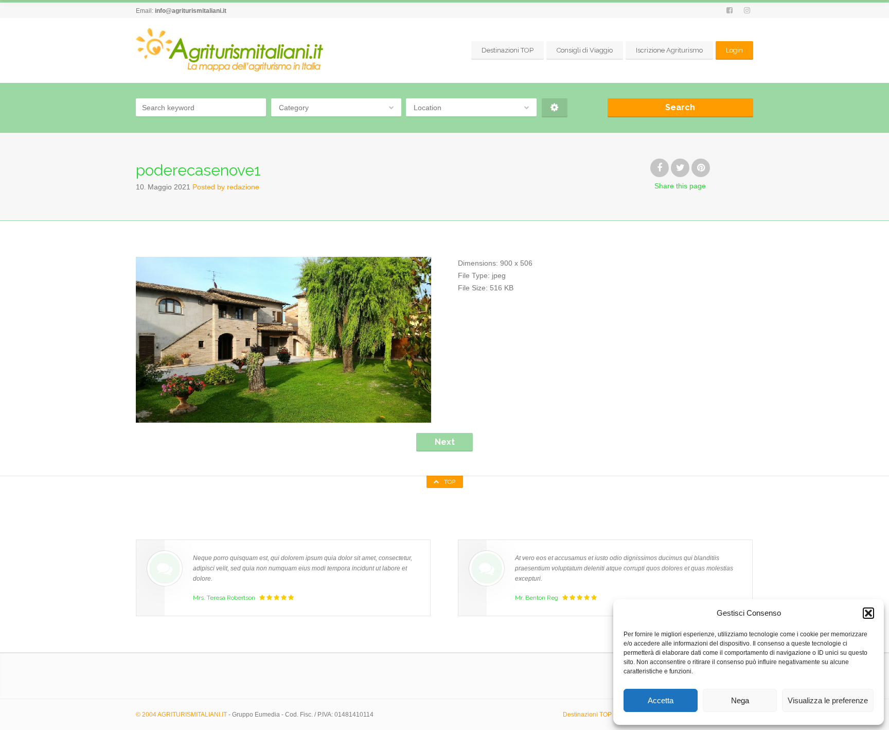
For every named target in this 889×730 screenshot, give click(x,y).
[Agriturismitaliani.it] (231, 50)
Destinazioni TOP (508, 50)
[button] (868, 613)
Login (734, 50)
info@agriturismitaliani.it (190, 10)
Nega (740, 700)
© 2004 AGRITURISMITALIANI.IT (181, 714)
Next (445, 442)
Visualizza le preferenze (828, 700)
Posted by (225, 187)
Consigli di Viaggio (585, 50)
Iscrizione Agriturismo (669, 50)
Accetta (660, 700)
